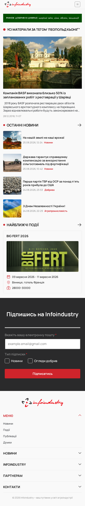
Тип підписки (15, 354)
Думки (7, 442)
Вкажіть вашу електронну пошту (30, 335)
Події (6, 430)
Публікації (9, 436)
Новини (8, 423)
